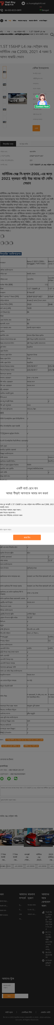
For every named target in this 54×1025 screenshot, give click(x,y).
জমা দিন (27, 537)
